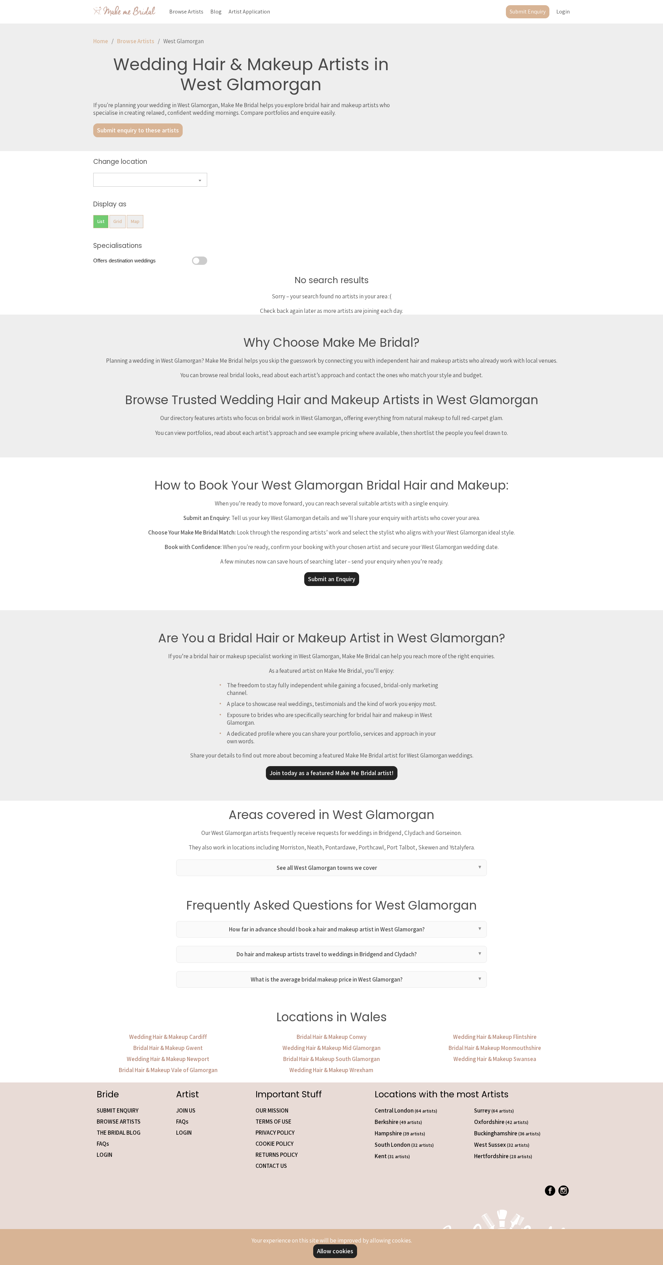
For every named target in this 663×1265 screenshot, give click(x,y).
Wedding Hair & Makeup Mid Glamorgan (331, 1048)
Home (100, 41)
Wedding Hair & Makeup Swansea (494, 1059)
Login (563, 11)
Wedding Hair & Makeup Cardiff (168, 1037)
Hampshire (400, 1133)
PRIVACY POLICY (275, 1132)
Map (135, 221)
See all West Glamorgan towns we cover (327, 868)
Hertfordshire (503, 1156)
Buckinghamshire (507, 1133)
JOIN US (185, 1110)
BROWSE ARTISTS (119, 1121)
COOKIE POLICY (275, 1143)
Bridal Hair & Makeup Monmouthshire (495, 1048)
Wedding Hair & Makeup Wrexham (331, 1070)
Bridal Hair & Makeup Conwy (331, 1037)
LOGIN (104, 1155)
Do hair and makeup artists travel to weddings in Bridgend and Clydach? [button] (327, 954)
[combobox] (150, 179)
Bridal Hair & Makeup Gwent (168, 1048)
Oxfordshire (501, 1122)
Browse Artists (186, 11)
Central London (406, 1110)
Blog (216, 11)
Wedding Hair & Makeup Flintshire (495, 1037)
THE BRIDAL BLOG (119, 1132)
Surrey (494, 1110)
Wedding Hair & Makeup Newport (168, 1059)
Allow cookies (335, 1251)
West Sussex (501, 1144)
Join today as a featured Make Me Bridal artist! (332, 773)
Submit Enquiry (528, 11)
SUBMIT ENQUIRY (117, 1110)
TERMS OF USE (273, 1121)
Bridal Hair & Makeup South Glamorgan (331, 1059)
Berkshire (398, 1122)
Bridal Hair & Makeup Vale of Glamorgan (168, 1070)
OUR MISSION (272, 1110)
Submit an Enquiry (331, 579)
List (101, 221)
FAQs (103, 1143)
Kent (392, 1156)
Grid (117, 221)
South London (404, 1144)
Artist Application (249, 11)
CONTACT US (271, 1166)
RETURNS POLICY (277, 1155)
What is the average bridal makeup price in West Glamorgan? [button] (327, 979)
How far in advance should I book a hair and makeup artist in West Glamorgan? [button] (327, 929)
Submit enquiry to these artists (138, 130)
